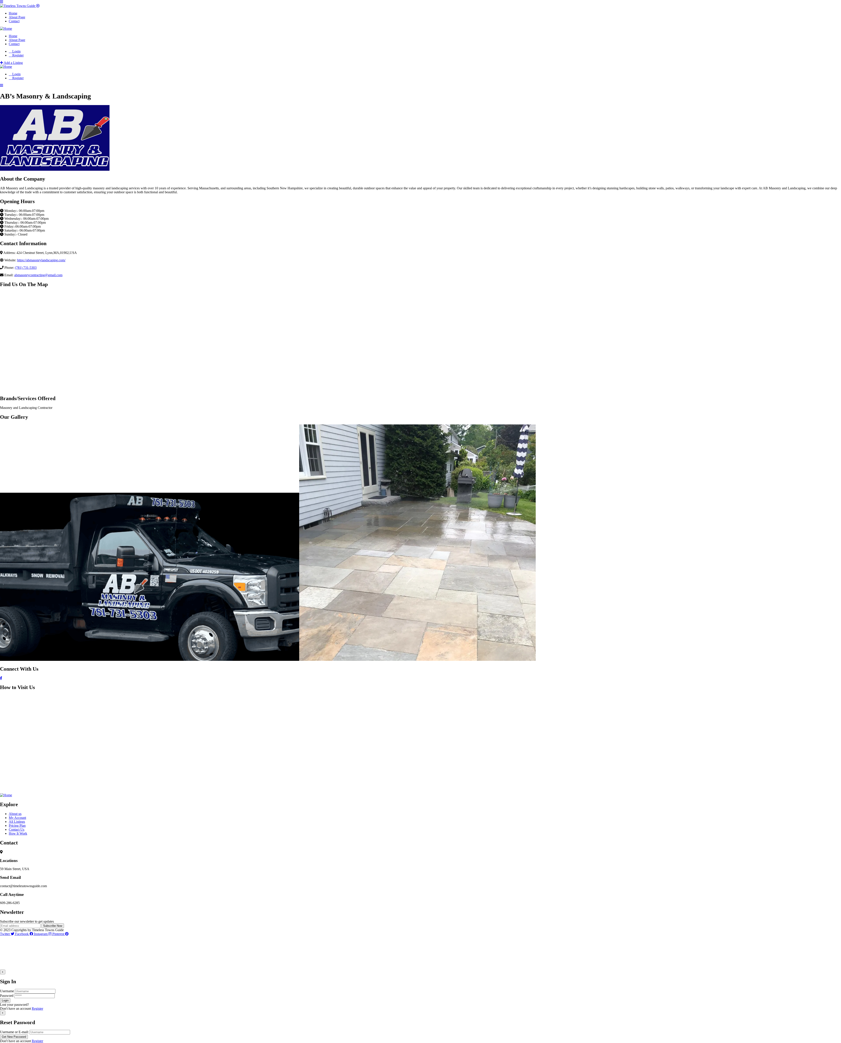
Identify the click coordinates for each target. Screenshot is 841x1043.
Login (16, 51)
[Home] (6, 28)
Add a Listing (13, 63)
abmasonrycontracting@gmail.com (38, 275)
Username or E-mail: (14, 1032)
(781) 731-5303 (26, 267)
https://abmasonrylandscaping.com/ (41, 260)
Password (6, 995)
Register (37, 1008)
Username (7, 991)
